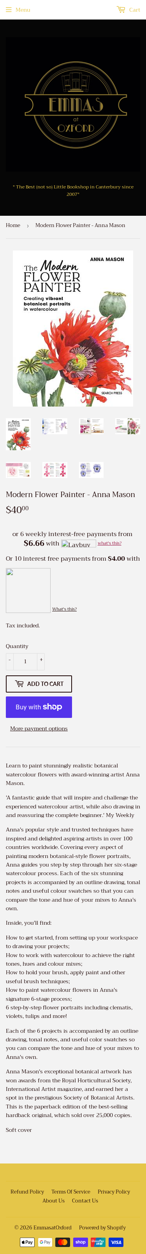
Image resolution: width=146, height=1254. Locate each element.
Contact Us (85, 1200)
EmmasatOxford (52, 1227)
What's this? (64, 609)
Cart (134, 9)
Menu (23, 9)
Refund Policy (27, 1191)
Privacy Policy (114, 1191)
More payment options (39, 728)
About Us (53, 1200)
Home (13, 225)
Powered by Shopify (102, 1227)
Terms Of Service (70, 1191)
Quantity (17, 646)
